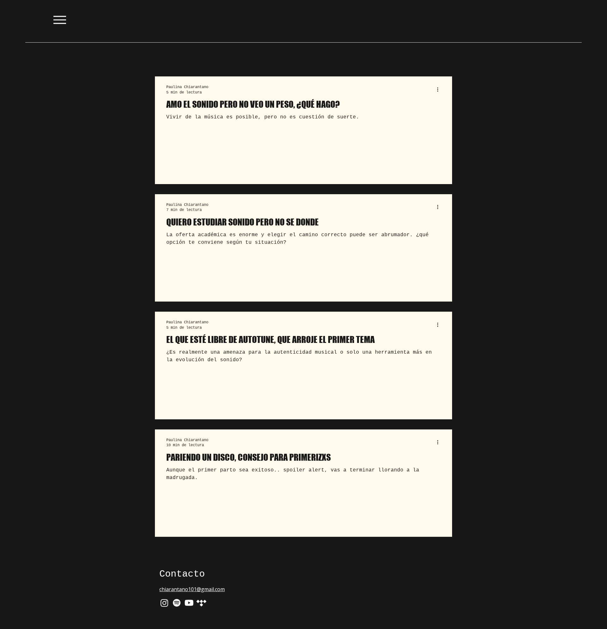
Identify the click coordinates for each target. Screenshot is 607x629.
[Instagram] (164, 603)
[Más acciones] (440, 89)
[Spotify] (177, 603)
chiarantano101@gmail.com (192, 589)
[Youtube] (189, 603)
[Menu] (59, 19)
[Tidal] (201, 603)
